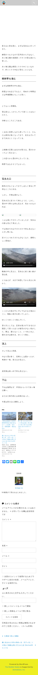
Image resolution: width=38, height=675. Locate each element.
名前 (4, 546)
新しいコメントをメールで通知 (17, 606)
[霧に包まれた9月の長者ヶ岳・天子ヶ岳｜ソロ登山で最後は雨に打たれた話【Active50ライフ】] (10, 446)
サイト (5, 566)
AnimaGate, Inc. (19, 670)
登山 (5, 30)
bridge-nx (19, 488)
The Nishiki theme (12, 667)
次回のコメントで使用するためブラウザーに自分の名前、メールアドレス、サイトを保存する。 (19, 579)
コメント (6, 519)
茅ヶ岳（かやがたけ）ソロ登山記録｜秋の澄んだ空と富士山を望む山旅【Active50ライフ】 (25, 424)
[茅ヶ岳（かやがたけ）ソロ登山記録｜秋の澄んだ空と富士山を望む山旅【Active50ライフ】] (25, 416)
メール (5, 556)
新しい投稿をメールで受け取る (17, 611)
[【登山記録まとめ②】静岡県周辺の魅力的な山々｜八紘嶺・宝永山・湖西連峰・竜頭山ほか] (9, 416)
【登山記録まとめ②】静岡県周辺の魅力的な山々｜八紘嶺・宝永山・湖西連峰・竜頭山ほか (9, 424)
